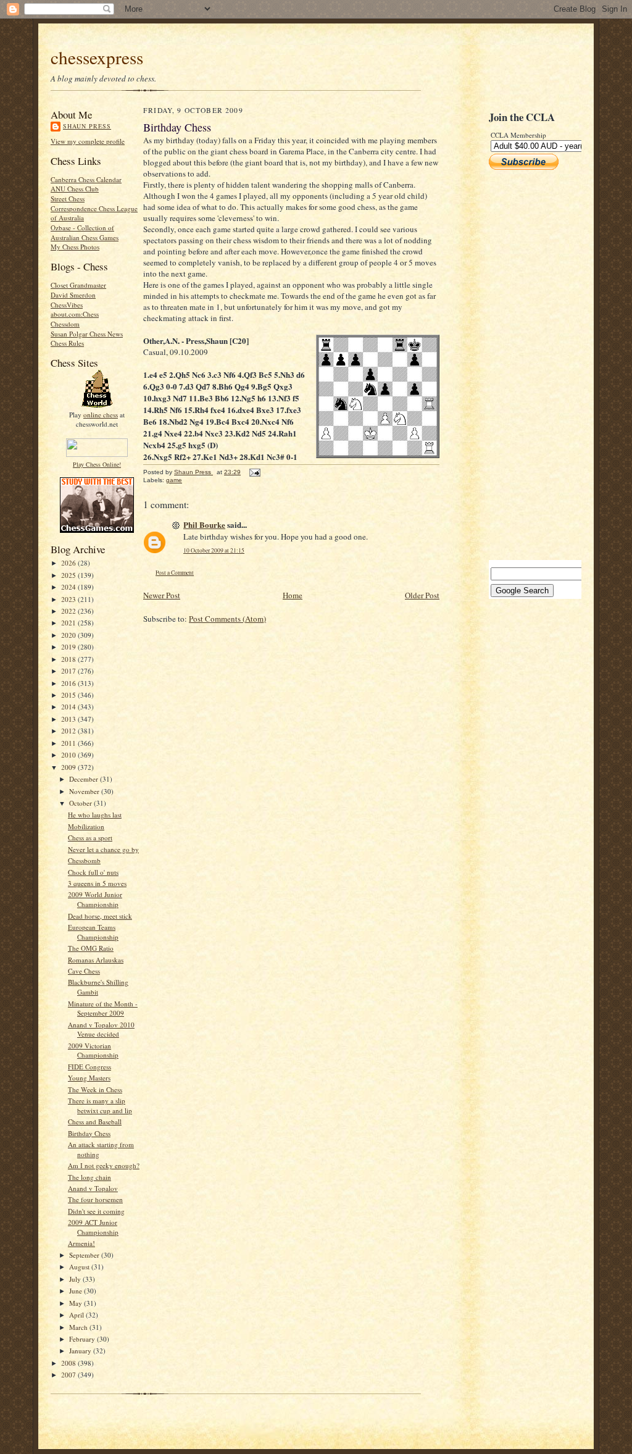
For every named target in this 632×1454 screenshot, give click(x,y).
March (79, 1327)
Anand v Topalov (93, 1188)
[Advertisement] (526, 365)
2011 (69, 743)
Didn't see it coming (96, 1211)
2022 (69, 611)
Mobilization (86, 826)
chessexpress (97, 57)
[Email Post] (254, 472)
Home (292, 595)
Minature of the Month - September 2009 (103, 1008)
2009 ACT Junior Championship (93, 1227)
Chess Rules (67, 343)
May (76, 1303)
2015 (69, 695)
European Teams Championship (93, 932)
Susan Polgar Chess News (87, 333)
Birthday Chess (89, 1133)
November (85, 791)
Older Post (422, 595)
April (77, 1314)
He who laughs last (95, 814)
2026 (69, 562)
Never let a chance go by (103, 849)
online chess (100, 414)
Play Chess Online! (97, 464)
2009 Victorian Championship (93, 1050)
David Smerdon (73, 294)
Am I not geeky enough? (103, 1165)
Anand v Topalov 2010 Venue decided (101, 1029)
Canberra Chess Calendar (86, 179)
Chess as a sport (90, 837)
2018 (69, 659)
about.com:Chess (75, 314)
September (85, 1255)
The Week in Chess (95, 1089)
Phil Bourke (204, 524)
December (84, 778)
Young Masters (89, 1077)
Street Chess (68, 198)
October (81, 803)
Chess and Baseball (95, 1121)
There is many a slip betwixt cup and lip (100, 1105)
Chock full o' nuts (93, 872)
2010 (69, 754)
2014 (69, 706)
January (81, 1350)
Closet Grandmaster (78, 285)
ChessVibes (67, 304)
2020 (69, 635)
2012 (69, 730)
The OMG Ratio (91, 948)
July (76, 1279)
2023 (69, 599)
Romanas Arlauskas (95, 959)
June (76, 1290)
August (80, 1266)
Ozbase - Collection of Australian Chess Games (84, 232)
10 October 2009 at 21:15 (213, 550)
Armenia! (81, 1243)
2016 (69, 683)
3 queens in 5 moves (97, 883)
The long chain (89, 1177)
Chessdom (65, 323)
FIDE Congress (89, 1066)
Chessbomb (84, 860)
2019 (69, 646)
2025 (69, 575)
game (174, 480)
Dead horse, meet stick (100, 916)
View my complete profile (88, 141)
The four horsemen (95, 1199)
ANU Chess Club (75, 188)
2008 (69, 1363)
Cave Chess (84, 971)
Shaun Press (87, 126)
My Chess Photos (75, 246)
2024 (69, 586)
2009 (69, 767)
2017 (69, 670)
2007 (69, 1374)
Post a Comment (175, 573)
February (83, 1338)
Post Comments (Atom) (227, 618)
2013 (69, 719)
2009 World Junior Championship (95, 899)
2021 (69, 622)
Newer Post (161, 595)
